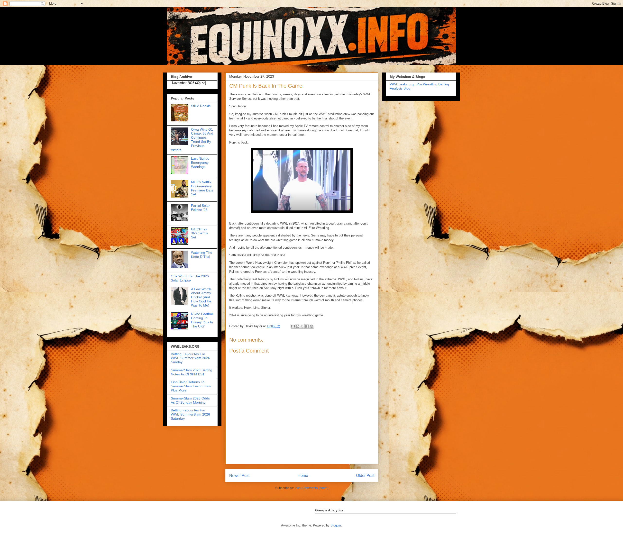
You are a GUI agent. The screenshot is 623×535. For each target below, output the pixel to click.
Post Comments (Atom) (311, 488)
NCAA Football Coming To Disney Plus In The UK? (202, 320)
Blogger (335, 525)
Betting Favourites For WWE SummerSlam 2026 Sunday (190, 358)
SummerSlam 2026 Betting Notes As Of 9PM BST (191, 372)
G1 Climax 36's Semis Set (199, 233)
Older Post (365, 475)
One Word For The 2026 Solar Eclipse (190, 278)
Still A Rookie (201, 106)
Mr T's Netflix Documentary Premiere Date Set (202, 188)
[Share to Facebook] (306, 326)
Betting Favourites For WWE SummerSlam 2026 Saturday (190, 414)
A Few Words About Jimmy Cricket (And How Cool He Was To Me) (201, 297)
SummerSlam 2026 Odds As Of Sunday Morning (190, 400)
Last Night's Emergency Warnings (200, 162)
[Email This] (293, 326)
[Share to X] (302, 326)
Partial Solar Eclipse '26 (200, 208)
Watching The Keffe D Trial (201, 255)
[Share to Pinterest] (311, 326)
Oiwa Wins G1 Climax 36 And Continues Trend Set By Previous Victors (192, 139)
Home (303, 475)
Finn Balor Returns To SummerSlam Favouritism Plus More (191, 386)
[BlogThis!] (297, 326)
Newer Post (239, 475)
